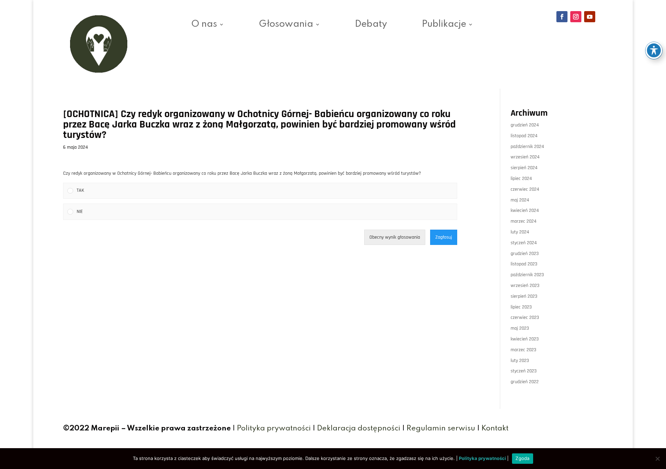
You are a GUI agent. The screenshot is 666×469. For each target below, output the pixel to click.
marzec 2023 (523, 350)
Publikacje (444, 25)
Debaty (371, 25)
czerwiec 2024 (525, 189)
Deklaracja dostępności (358, 428)
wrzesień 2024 (525, 157)
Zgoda (522, 458)
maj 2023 (520, 328)
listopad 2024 (524, 136)
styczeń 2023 (524, 371)
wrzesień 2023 (525, 285)
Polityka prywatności (274, 428)
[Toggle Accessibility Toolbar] (654, 50)
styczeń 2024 (524, 243)
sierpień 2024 (524, 168)
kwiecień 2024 (525, 210)
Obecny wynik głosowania (394, 237)
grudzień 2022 (525, 382)
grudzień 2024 (525, 125)
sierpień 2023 (524, 296)
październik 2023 (527, 275)
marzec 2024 (523, 221)
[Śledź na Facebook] (561, 16)
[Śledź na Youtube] (589, 16)
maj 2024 (520, 200)
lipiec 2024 (521, 178)
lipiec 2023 (521, 307)
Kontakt (495, 428)
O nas (204, 25)
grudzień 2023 (525, 253)
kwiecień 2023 (525, 339)
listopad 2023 (524, 264)
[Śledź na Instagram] (575, 16)
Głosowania (286, 25)
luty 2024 (520, 232)
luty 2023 (520, 360)
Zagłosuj (443, 237)
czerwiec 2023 (525, 317)
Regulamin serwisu (441, 428)
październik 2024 (527, 146)
